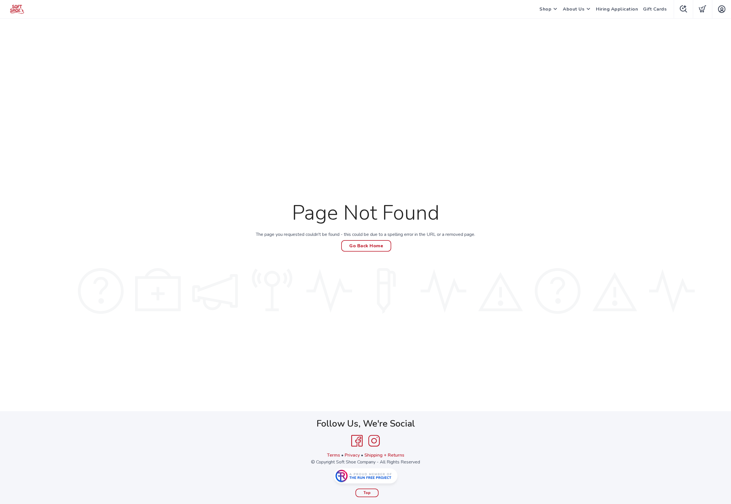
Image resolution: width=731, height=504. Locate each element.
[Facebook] (357, 440)
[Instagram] (374, 440)
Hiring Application (617, 9)
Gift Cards (655, 9)
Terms (333, 455)
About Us (574, 9)
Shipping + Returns (384, 455)
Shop (545, 9)
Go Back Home (366, 246)
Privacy (352, 455)
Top (367, 492)
